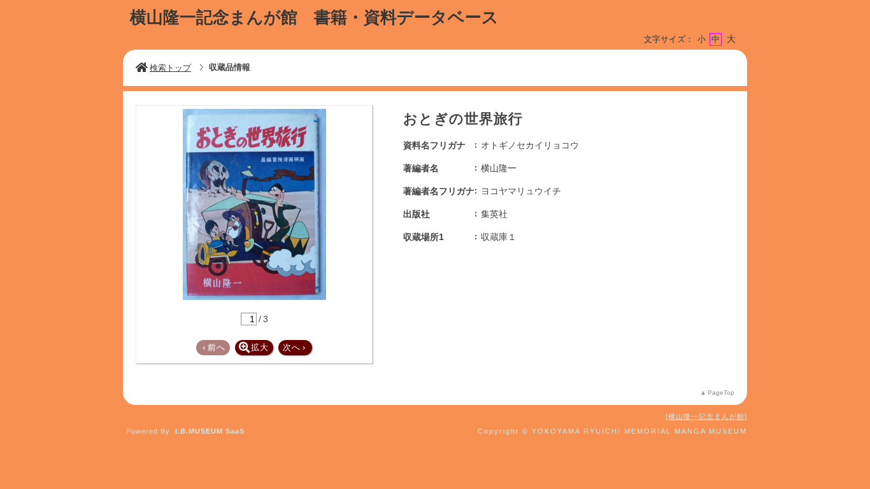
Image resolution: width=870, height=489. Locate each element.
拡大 (260, 347)
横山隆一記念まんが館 (706, 416)
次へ (294, 347)
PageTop (721, 392)
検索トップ (170, 68)
